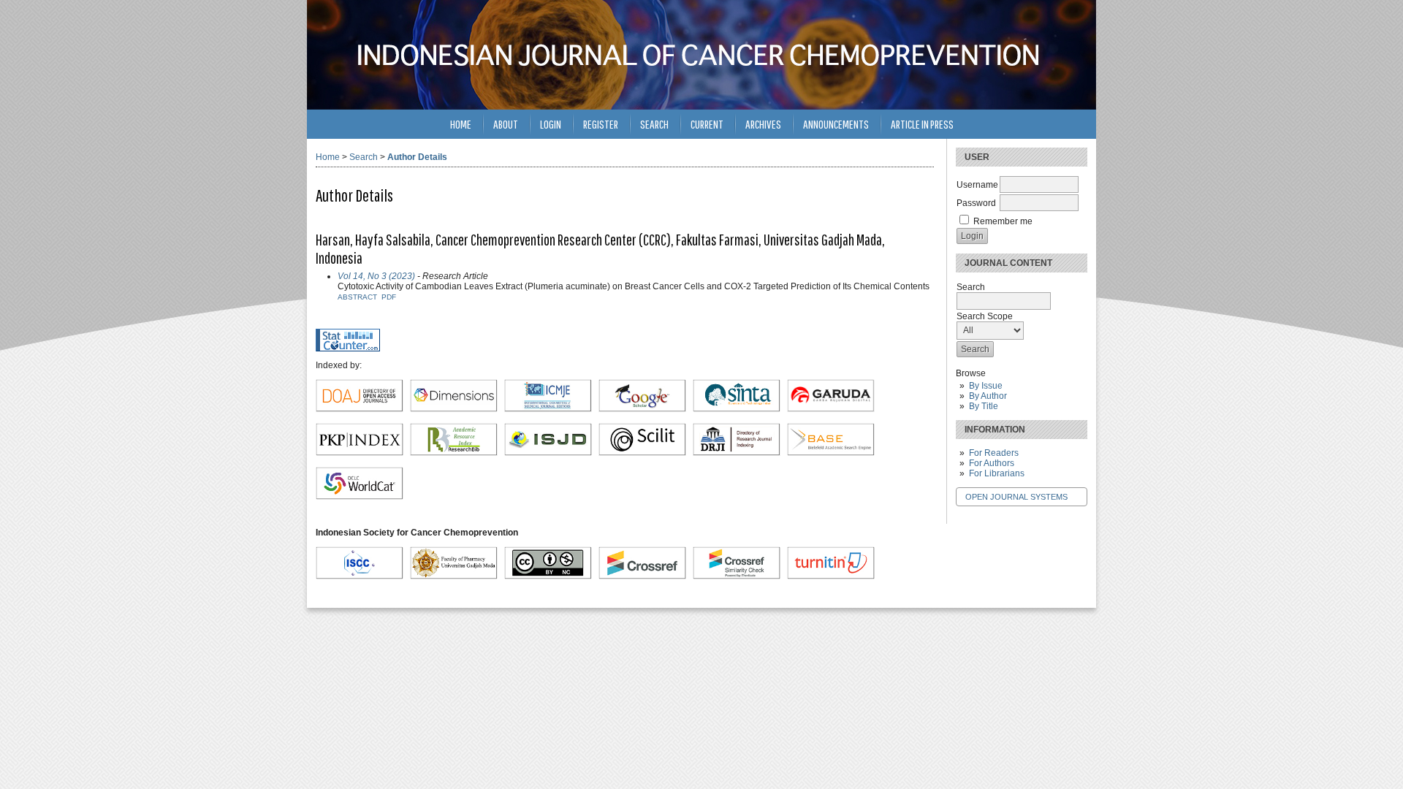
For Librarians (996, 473)
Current (707, 124)
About (505, 124)
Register (600, 124)
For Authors (991, 463)
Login (550, 124)
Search (654, 124)
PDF (388, 297)
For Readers (994, 453)
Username (977, 185)
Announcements (836, 124)
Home (460, 124)
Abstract (357, 297)
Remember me (1003, 221)
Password (976, 203)
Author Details (417, 157)
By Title (983, 406)
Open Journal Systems (1016, 496)
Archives (763, 124)
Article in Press (922, 124)
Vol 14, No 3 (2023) (376, 276)
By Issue (986, 386)
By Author (988, 396)
